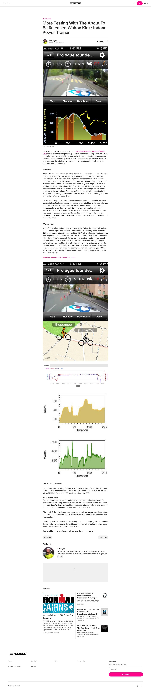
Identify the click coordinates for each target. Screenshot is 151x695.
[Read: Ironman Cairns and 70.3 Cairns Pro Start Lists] (58, 602)
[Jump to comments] (107, 41)
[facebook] (137, 686)
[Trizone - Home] (75, 3)
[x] (141, 686)
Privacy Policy (81, 661)
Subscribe (125, 674)
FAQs (55, 661)
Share (101, 41)
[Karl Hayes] (48, 553)
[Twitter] (61, 556)
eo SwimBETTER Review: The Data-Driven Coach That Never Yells (88, 628)
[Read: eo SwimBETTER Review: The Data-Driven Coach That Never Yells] (104, 628)
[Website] (58, 556)
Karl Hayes (53, 41)
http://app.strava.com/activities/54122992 (59, 257)
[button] (4, 3)
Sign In (146, 3)
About (10, 661)
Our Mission (34, 661)
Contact (33, 666)
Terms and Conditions (14, 666)
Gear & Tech (47, 19)
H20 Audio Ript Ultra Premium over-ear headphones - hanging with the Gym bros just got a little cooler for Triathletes (88, 597)
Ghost (18, 686)
